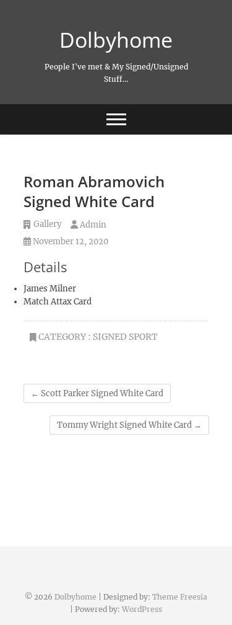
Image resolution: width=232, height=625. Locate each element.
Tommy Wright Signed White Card (129, 425)
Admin (92, 224)
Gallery (47, 224)
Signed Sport (125, 336)
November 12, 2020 (69, 241)
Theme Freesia (179, 596)
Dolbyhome (116, 39)
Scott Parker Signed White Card (97, 393)
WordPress (142, 609)
